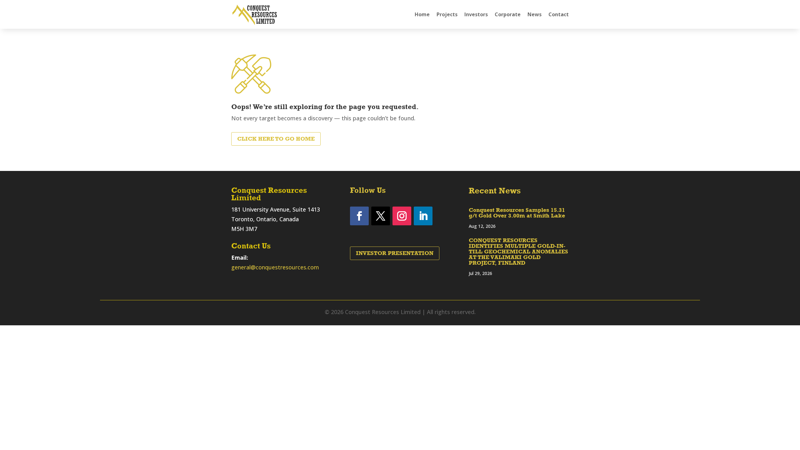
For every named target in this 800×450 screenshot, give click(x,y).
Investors (476, 14)
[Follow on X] (380, 216)
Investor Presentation (394, 253)
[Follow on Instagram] (401, 216)
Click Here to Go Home (276, 138)
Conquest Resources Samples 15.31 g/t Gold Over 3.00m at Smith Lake (517, 213)
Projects (447, 14)
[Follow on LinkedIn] (423, 216)
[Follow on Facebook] (359, 216)
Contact (558, 14)
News (535, 14)
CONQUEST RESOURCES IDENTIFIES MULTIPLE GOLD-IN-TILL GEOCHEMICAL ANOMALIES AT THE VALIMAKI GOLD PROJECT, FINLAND (518, 251)
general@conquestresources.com (275, 267)
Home (422, 14)
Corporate (508, 14)
